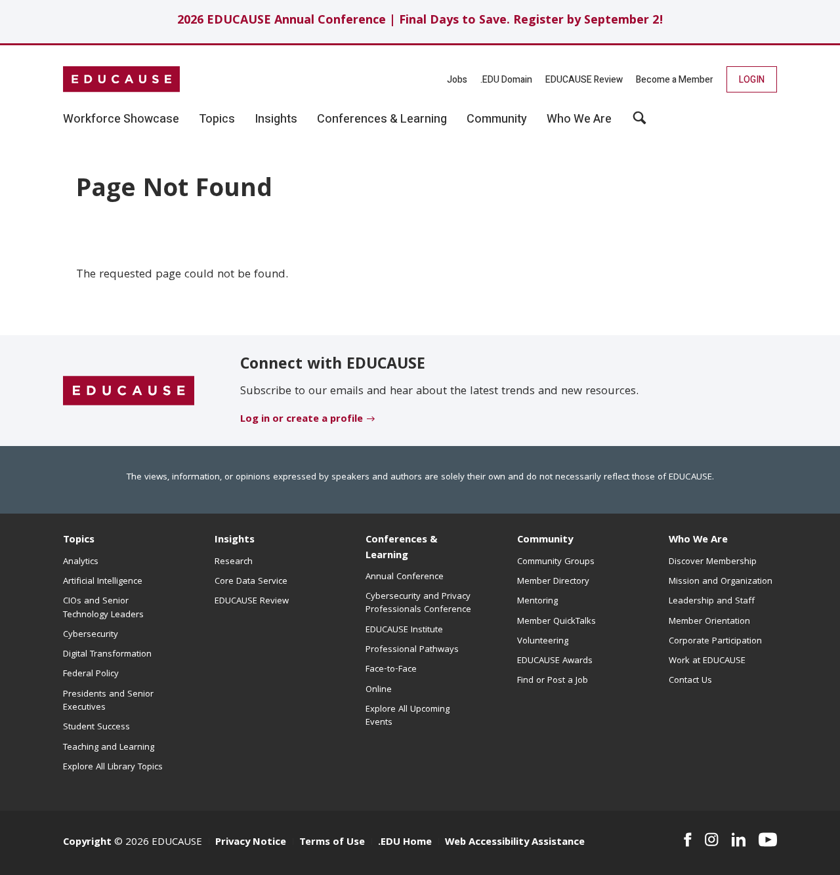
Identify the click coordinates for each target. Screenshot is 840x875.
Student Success (96, 727)
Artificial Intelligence (102, 582)
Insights (235, 540)
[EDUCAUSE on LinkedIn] (739, 839)
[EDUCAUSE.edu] (121, 79)
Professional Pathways (412, 650)
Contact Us (690, 681)
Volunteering (542, 641)
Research (234, 562)
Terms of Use (332, 842)
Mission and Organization (720, 582)
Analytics (80, 562)
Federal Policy (91, 674)
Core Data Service (251, 582)
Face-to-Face (391, 669)
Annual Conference (405, 577)
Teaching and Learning (108, 748)
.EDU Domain (506, 80)
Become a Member (674, 80)
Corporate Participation (715, 641)
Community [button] (497, 119)
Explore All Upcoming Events (408, 716)
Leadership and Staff (712, 601)
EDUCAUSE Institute (404, 630)
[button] (639, 123)
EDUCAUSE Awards (555, 661)
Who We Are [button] (579, 119)
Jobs (457, 80)
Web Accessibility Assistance (515, 842)
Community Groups (556, 562)
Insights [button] (276, 119)
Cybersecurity (90, 635)
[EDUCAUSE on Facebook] (687, 839)
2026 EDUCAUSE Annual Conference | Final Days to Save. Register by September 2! (420, 21)
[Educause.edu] (128, 390)
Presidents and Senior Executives (108, 701)
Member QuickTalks (556, 622)
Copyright (87, 842)
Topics (78, 540)
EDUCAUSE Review (584, 80)
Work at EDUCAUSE (707, 661)
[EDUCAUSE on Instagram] (712, 839)
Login (752, 80)
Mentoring (537, 601)
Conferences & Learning (402, 548)
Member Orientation (709, 622)
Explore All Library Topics (113, 767)
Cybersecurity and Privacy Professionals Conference (418, 603)
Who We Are (698, 540)
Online (379, 690)
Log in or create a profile (301, 419)
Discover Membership (713, 562)
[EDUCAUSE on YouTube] (768, 839)
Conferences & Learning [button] (382, 119)
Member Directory (553, 582)
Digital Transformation (107, 654)
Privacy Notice (250, 842)
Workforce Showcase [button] (121, 119)
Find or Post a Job (552, 681)
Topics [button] (217, 119)
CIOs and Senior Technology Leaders (103, 608)
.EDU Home (405, 842)
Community (545, 540)
